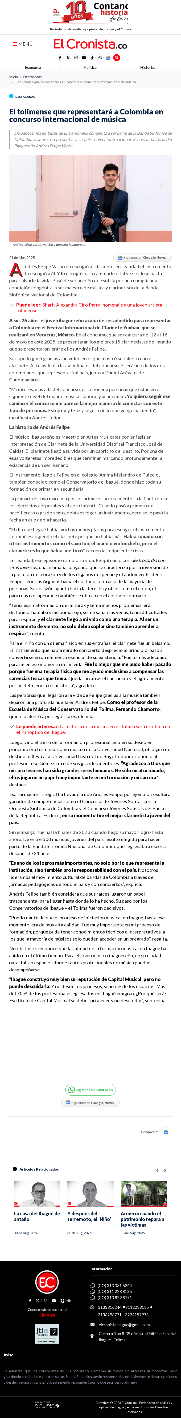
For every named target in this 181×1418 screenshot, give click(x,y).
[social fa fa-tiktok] (92, 57)
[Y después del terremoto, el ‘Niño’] (90, 1194)
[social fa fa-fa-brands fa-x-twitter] (68, 57)
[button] (100, 57)
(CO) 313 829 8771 (115, 1297)
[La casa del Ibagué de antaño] (37, 1194)
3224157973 (137, 1314)
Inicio (13, 77)
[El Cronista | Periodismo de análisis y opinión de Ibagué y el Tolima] (90, 43)
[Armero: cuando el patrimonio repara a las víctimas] (144, 1194)
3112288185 (137, 1307)
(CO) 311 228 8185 (115, 1291)
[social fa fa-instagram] (76, 57)
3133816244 (110, 1307)
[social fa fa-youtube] (84, 57)
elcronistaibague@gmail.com (124, 1324)
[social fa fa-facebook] (60, 57)
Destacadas (32, 77)
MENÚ (25, 44)
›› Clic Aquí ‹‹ (47, 1315)
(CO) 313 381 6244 (115, 1285)
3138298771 (110, 1314)
